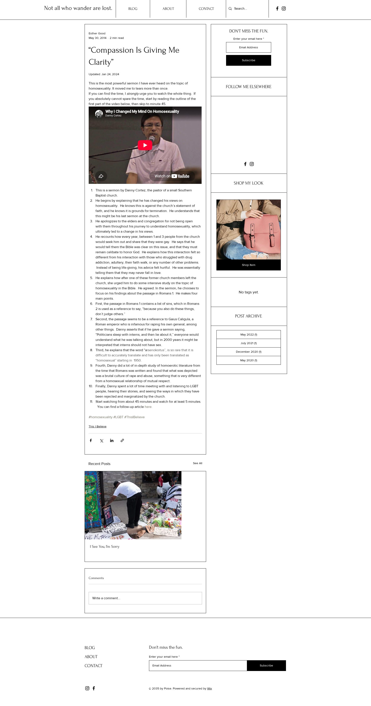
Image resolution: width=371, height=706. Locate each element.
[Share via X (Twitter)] (101, 440)
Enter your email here (247, 38)
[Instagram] (283, 8)
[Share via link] (122, 440)
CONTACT (93, 665)
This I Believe (97, 426)
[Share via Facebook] (91, 440)
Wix (209, 688)
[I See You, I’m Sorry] (145, 505)
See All (197, 463)
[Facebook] (277, 8)
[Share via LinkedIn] (112, 440)
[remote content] (145, 146)
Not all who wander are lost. (78, 8)
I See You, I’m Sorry (105, 546)
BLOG (90, 647)
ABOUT (91, 656)
